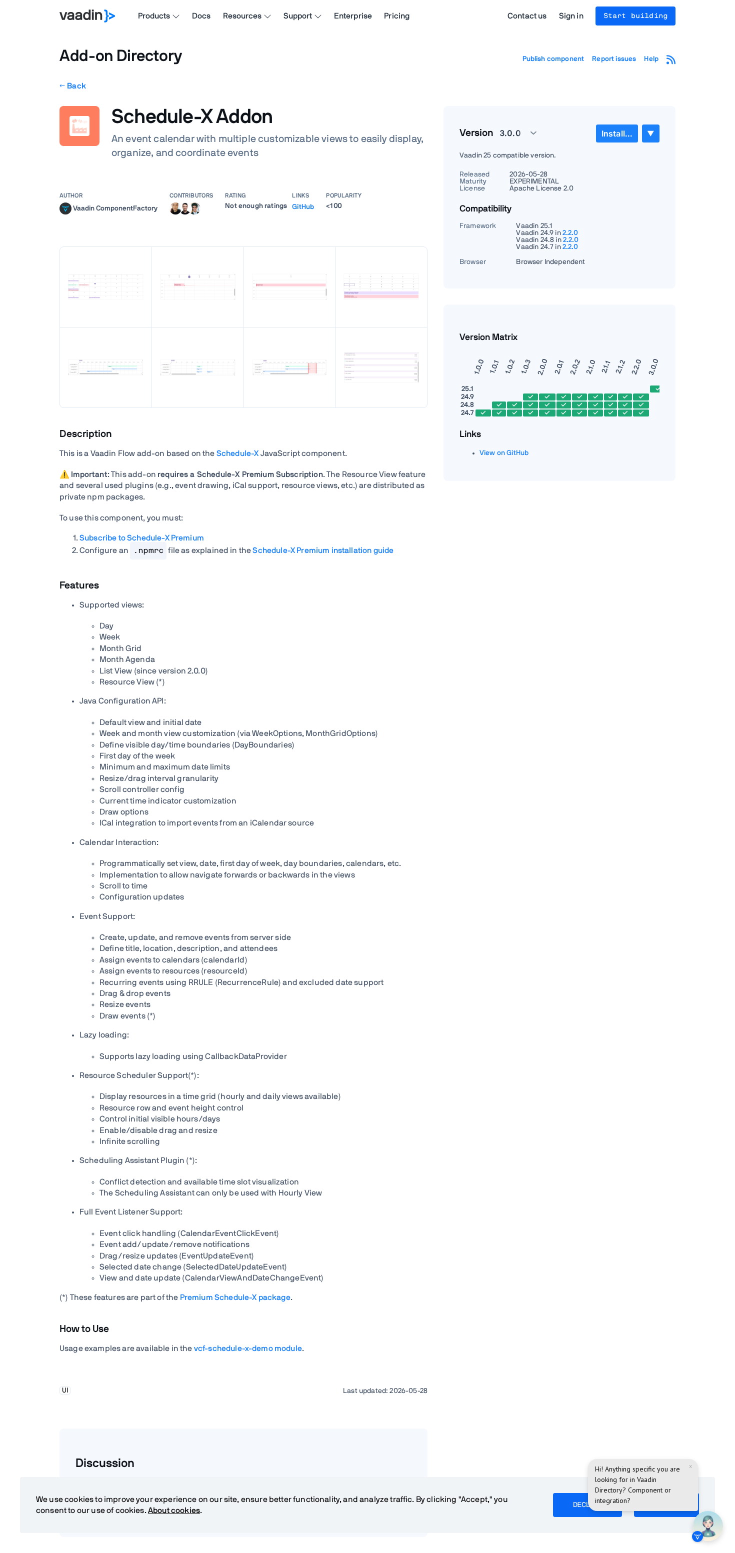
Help (651, 59)
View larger (106, 286)
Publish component (553, 59)
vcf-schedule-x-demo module (248, 1348)
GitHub (303, 207)
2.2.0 (570, 233)
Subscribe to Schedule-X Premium (142, 538)
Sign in (571, 16)
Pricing (397, 16)
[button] (513, 133)
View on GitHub (504, 453)
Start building (636, 16)
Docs (201, 16)
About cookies (174, 1510)
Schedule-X (237, 454)
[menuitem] (617, 133)
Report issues (614, 59)
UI (65, 1390)
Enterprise (353, 16)
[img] (65, 209)
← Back (73, 86)
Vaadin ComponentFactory (115, 208)
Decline (587, 1505)
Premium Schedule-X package (235, 1298)
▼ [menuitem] (650, 133)
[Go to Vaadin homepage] (87, 16)
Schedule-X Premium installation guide (323, 550)
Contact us (527, 16)
